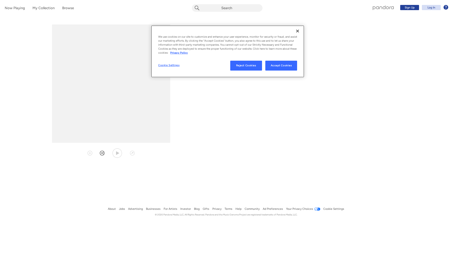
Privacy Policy (179, 52)
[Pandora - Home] (383, 7)
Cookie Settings (169, 65)
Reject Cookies (246, 65)
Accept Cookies (281, 65)
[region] (227, 51)
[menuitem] (423, 7)
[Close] (297, 31)
